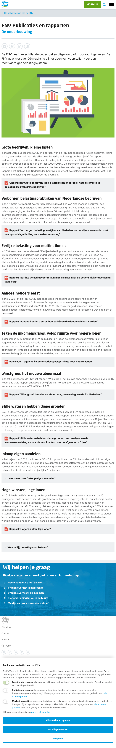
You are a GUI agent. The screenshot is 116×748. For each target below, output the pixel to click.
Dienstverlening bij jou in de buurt (28, 597)
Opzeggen (7, 645)
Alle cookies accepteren (58, 720)
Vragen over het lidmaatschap (26, 587)
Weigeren (58, 738)
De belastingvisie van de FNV (18, 13)
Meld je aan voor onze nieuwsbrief (28, 603)
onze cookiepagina (40, 712)
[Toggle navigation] (111, 4)
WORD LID (92, 4)
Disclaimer (7, 627)
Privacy (5, 639)
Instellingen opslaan (58, 729)
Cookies (5, 633)
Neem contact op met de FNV (25, 582)
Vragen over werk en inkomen (26, 592)
